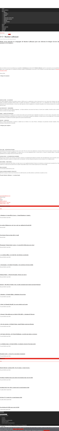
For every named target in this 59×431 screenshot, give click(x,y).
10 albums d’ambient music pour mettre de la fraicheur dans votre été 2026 (16, 377)
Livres (5, 23)
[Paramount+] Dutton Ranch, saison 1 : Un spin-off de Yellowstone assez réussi (17, 245)
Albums (5, 12)
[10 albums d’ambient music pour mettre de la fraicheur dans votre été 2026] (3, 375)
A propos (3, 419)
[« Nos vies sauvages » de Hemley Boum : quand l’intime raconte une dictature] (3, 321)
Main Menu (2, 32)
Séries (3, 25)
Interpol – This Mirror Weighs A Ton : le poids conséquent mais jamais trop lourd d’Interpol (20, 284)
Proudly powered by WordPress (6, 425)
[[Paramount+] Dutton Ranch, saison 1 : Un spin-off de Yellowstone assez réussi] (3, 242)
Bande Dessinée (5, 26)
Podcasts (4, 29)
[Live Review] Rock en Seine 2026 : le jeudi (9, 235)
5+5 (4, 16)
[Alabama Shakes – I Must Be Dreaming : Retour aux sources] (3, 272)
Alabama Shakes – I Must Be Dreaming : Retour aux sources (13, 274)
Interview (5, 20)
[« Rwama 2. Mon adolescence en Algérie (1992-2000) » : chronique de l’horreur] (3, 311)
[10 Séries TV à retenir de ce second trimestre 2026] (3, 395)
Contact (3, 417)
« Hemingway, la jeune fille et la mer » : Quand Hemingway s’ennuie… (15, 215)
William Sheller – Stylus (4, 203)
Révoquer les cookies (4, 415)
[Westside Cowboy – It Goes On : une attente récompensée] (3, 351)
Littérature (4, 28)
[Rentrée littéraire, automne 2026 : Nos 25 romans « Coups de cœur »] (3, 365)
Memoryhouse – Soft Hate (5, 202)
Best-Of (3, 30)
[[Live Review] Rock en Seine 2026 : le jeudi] (3, 232)
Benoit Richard (13, 39)
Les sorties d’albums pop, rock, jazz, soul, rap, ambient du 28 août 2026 (15, 225)
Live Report (6, 13)
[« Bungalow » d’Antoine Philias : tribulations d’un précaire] (3, 292)
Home (3, 8)
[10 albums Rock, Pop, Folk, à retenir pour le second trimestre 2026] (3, 385)
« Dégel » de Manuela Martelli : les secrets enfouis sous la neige (14, 304)
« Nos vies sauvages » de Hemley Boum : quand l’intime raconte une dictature (17, 324)
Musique (3, 11)
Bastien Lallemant (3, 201)
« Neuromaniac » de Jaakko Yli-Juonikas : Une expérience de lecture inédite (16, 264)
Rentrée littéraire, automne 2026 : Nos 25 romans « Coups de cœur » (15, 367)
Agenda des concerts (8, 19)
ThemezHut (24, 425)
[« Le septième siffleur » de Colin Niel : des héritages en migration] (3, 252)
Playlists (5, 15)
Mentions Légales (5, 421)
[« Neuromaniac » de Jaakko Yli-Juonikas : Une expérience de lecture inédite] (3, 262)
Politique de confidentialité (7, 420)
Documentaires (7, 21)
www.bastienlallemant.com (5, 195)
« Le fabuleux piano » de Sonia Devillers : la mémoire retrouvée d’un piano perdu (18, 343)
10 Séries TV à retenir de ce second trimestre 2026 (11, 397)
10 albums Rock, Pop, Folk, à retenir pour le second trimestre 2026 (14, 387)
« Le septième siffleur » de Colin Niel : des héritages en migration (14, 254)
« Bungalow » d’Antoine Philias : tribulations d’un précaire (13, 294)
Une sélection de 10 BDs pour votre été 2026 (9, 407)
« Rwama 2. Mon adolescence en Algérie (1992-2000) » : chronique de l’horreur (17, 314)
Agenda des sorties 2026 (9, 17)
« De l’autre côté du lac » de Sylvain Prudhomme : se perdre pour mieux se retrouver (18, 334)
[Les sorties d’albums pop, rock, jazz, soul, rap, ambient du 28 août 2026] (3, 222)
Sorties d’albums (5, 10)
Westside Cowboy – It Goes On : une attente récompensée (12, 353)
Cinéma (3, 24)
